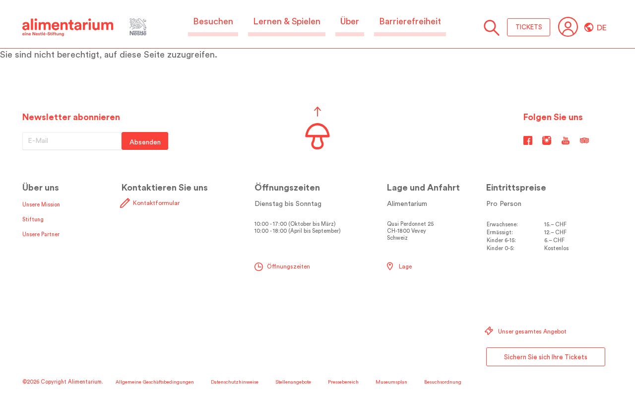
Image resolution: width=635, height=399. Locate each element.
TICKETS (528, 27)
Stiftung (33, 219)
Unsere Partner (41, 234)
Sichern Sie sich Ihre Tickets (545, 357)
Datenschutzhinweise (234, 382)
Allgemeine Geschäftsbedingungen (155, 382)
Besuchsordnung (442, 382)
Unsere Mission (41, 204)
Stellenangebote (293, 382)
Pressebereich (343, 382)
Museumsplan (391, 382)
